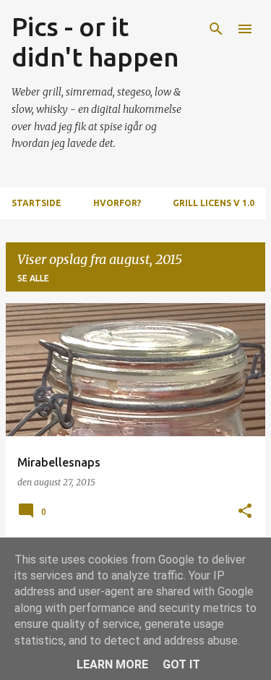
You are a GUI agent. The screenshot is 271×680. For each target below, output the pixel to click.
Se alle (33, 278)
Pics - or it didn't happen (95, 42)
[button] (245, 512)
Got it (181, 664)
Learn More (112, 664)
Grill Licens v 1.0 (213, 203)
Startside (36, 203)
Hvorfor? (117, 203)
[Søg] (216, 29)
